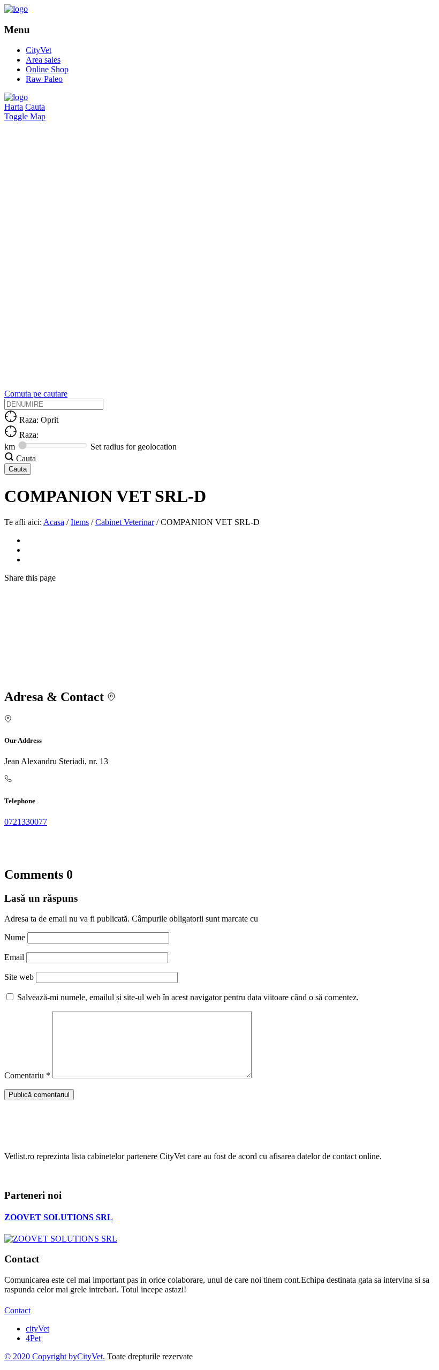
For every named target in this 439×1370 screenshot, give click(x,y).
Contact (17, 1310)
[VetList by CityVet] (16, 8)
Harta (13, 106)
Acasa (53, 522)
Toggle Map (25, 116)
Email (15, 957)
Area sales (43, 59)
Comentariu (27, 1075)
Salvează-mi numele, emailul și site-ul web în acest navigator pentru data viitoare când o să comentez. (188, 997)
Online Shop (47, 69)
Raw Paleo (44, 78)
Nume (15, 937)
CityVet (38, 50)
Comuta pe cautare (35, 393)
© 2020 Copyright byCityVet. (54, 1356)
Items (80, 522)
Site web (19, 976)
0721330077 (25, 821)
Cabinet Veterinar (124, 522)
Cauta (35, 106)
